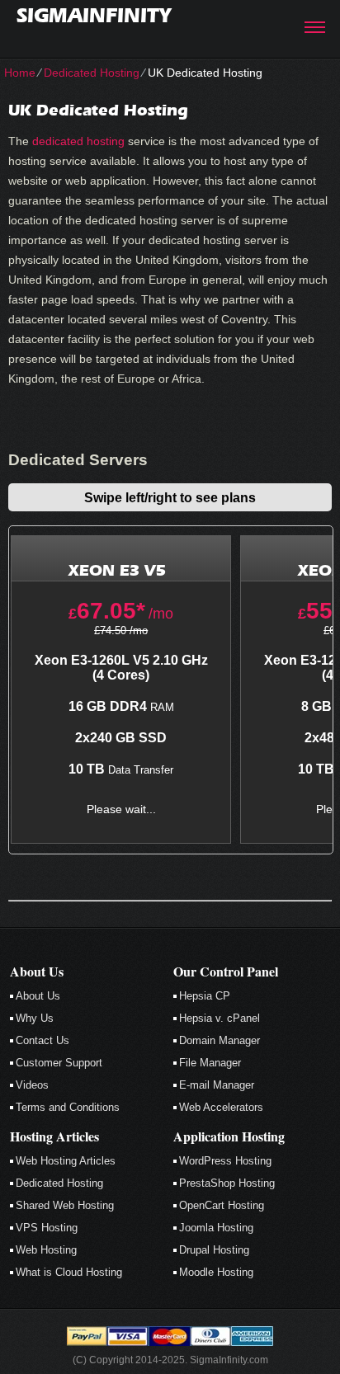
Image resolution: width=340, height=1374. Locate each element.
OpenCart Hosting (221, 1205)
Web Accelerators (221, 1107)
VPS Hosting (47, 1227)
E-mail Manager (216, 1085)
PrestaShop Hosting (227, 1183)
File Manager (210, 1062)
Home (19, 72)
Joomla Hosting (216, 1227)
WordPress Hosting (225, 1161)
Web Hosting (46, 1250)
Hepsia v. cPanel (219, 1018)
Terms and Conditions (68, 1107)
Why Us (35, 1018)
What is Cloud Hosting (69, 1272)
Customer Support (59, 1062)
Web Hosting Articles (66, 1161)
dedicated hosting (78, 141)
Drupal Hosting (214, 1250)
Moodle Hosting (216, 1272)
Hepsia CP (204, 996)
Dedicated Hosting (91, 72)
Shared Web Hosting (65, 1205)
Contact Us (42, 1040)
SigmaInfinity (94, 15)
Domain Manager (219, 1040)
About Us (38, 996)
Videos (32, 1085)
